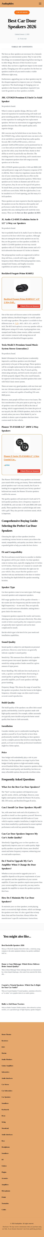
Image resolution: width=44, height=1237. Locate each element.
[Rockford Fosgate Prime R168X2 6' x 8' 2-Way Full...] (22, 287)
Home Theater (6, 1034)
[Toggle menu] (40, 3)
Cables (4, 1209)
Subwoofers (5, 1072)
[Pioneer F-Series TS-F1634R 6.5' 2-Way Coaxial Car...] (22, 444)
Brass (3, 1116)
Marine (4, 1053)
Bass (3, 1141)
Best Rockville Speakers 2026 (13, 945)
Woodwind (5, 1128)
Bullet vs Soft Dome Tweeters (13, 1004)
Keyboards (5, 1109)
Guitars (4, 1166)
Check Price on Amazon (30, 306)
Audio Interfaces (7, 1078)
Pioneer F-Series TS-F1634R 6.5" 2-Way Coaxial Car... (21, 458)
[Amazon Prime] (22, 465)
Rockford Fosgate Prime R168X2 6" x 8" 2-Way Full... (22, 300)
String (4, 1122)
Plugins (4, 1172)
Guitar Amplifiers (7, 1066)
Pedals (4, 1197)
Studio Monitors (7, 1059)
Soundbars (5, 1103)
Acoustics (5, 1178)
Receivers (5, 1041)
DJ (3, 1159)
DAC (3, 1047)
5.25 (16, 323)
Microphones (6, 1191)
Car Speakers (22, 12)
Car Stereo (5, 1084)
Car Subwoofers (7, 1091)
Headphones (6, 1147)
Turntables (5, 1203)
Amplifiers (5, 1184)
